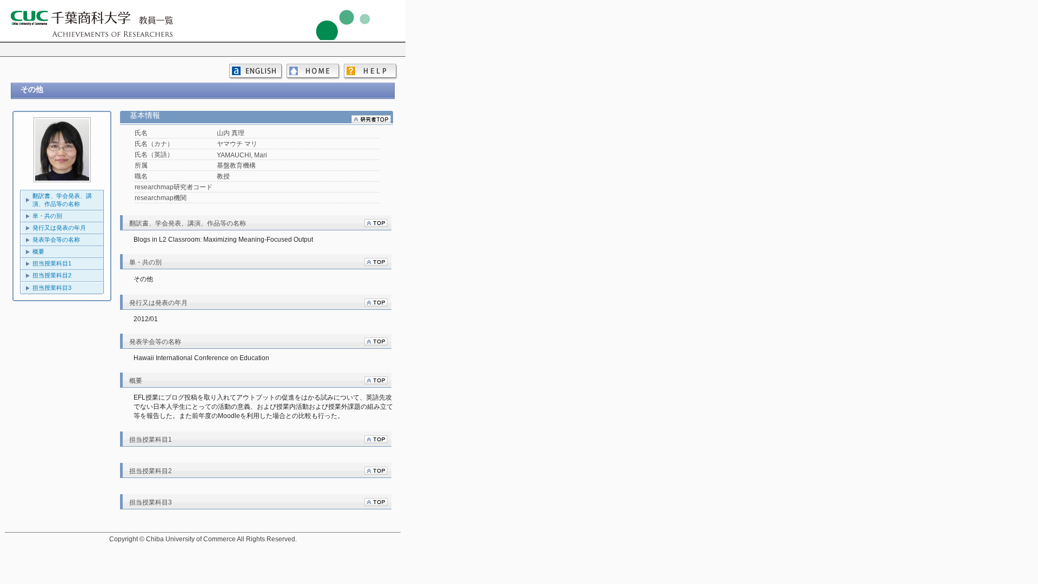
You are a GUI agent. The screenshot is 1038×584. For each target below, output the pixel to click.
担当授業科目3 (51, 287)
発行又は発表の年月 (59, 227)
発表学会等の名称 (56, 239)
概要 (38, 251)
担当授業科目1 (51, 263)
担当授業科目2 (51, 275)
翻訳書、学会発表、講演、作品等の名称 (62, 200)
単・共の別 (47, 216)
